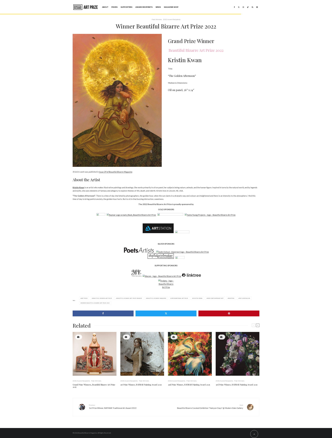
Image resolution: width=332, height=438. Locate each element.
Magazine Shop (171, 7)
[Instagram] (243, 7)
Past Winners (157, 19)
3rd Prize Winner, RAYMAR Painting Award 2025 (236, 384)
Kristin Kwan (78, 187)
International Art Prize (179, 298)
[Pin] (228, 313)
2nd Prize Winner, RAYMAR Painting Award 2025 (189, 384)
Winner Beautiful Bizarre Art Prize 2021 (95, 303)
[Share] (103, 313)
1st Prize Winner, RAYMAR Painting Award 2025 (141, 384)
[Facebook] (234, 7)
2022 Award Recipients (171, 19)
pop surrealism (244, 298)
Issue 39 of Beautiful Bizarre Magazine (115, 172)
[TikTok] (247, 7)
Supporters (126, 7)
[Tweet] (166, 313)
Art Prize (84, 298)
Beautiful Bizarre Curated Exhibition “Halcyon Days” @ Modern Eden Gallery (210, 406)
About (105, 7)
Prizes (114, 7)
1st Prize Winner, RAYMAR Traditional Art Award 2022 (112, 406)
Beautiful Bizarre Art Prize (102, 298)
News (158, 7)
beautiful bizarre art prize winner (129, 298)
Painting (231, 298)
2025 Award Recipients (81, 381)
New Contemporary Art (215, 298)
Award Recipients (144, 7)
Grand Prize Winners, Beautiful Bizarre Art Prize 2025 (94, 385)
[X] (238, 7)
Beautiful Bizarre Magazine (156, 298)
